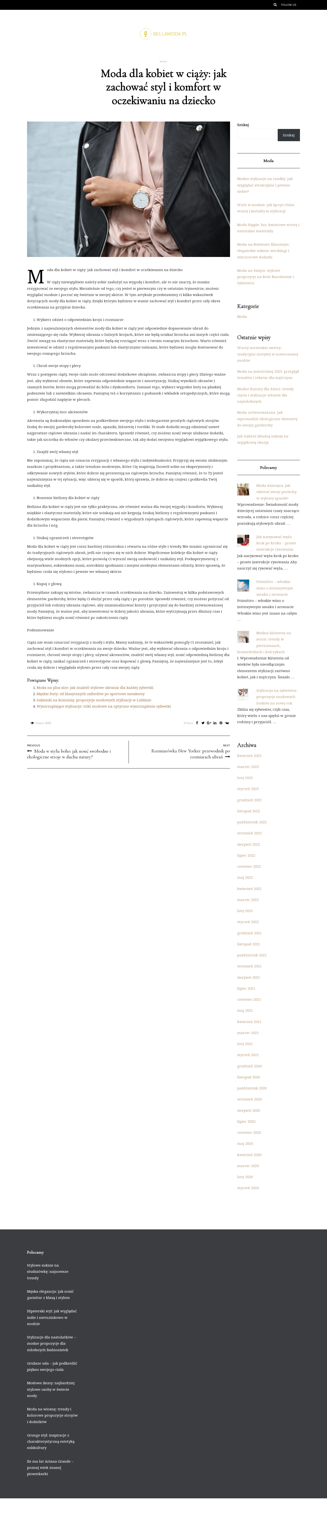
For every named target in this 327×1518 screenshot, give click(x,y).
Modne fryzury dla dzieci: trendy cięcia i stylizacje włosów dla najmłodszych (265, 395)
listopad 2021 (248, 944)
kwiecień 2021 (249, 1021)
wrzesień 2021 (249, 966)
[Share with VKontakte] (227, 723)
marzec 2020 (248, 1165)
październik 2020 (252, 1088)
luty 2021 (245, 1043)
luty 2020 (245, 1176)
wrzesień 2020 (249, 1099)
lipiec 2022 (246, 855)
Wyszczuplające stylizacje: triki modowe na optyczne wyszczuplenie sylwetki (104, 706)
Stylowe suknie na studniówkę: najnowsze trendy (47, 1271)
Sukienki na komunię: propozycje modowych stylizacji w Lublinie (94, 700)
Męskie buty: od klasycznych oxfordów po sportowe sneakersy (91, 693)
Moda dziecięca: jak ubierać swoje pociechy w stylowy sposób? (276, 491)
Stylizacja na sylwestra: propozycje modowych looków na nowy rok (276, 696)
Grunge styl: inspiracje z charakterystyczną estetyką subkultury (50, 1441)
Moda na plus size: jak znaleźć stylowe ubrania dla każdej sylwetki (95, 687)
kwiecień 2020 (249, 1154)
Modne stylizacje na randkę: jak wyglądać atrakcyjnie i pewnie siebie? (265, 185)
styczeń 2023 (248, 788)
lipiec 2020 (246, 1121)
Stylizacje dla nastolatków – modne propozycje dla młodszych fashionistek (51, 1343)
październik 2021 (252, 955)
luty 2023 (245, 777)
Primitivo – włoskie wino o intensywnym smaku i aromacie (274, 588)
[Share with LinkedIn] (215, 723)
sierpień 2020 (248, 1110)
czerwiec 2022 (249, 866)
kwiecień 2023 (249, 755)
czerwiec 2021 (249, 999)
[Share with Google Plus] (209, 723)
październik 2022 (252, 822)
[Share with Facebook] (197, 723)
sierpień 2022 (248, 844)
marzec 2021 (248, 1032)
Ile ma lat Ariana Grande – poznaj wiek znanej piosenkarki (50, 1467)
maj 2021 (245, 1010)
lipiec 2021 (246, 988)
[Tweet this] (203, 723)
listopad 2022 (248, 810)
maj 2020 (245, 1143)
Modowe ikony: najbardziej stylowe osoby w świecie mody (51, 1389)
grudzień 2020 (249, 1066)
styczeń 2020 (248, 1187)
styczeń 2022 (248, 921)
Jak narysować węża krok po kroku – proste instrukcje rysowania (276, 543)
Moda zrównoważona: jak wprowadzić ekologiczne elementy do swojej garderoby (267, 418)
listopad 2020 (248, 1077)
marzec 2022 (248, 899)
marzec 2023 (248, 766)
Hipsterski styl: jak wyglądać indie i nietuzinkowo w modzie (52, 1317)
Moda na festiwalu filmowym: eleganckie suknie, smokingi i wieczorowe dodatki (263, 250)
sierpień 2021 (248, 977)
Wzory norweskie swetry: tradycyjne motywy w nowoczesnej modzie (267, 354)
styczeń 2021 (248, 1054)
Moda (163, 61)
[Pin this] (221, 723)
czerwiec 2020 (249, 1132)
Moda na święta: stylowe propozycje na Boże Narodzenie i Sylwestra (265, 276)
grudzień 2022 (249, 799)
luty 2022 (245, 910)
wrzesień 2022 (249, 833)
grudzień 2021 (249, 933)
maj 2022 (245, 877)
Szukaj (243, 124)
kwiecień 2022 (249, 888)
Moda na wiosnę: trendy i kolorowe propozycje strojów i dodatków (52, 1415)
